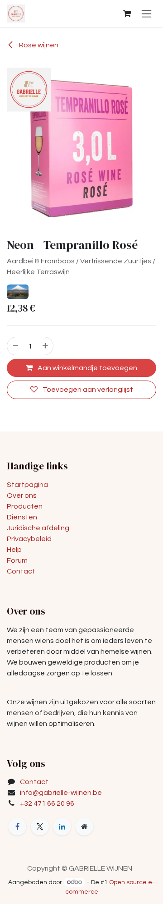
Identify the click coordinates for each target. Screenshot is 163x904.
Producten (25, 506)
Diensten (22, 517)
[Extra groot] (84, 826)
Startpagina (27, 484)
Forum (17, 560)
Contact (21, 571)
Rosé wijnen (38, 45)
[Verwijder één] (15, 345)
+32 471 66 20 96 (47, 803)
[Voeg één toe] (45, 345)
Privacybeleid (29, 538)
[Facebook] (17, 826)
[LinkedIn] (62, 826)
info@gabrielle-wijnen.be (61, 792)
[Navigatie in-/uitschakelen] (146, 13)
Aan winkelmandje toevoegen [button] (86, 368)
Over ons (22, 495)
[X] (40, 826)
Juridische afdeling (38, 528)
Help (14, 549)
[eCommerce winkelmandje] (127, 13)
